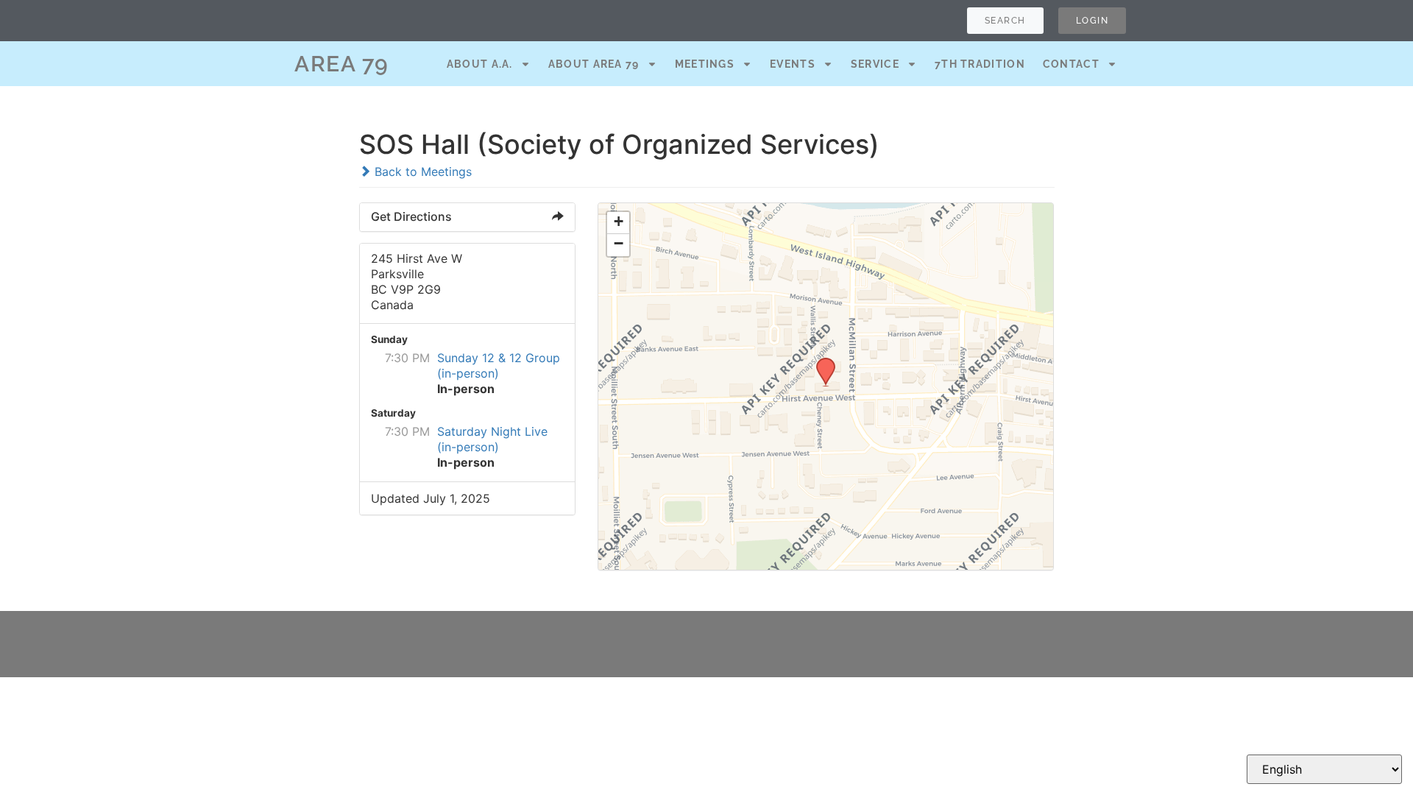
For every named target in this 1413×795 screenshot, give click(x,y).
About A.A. (480, 64)
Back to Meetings (421, 171)
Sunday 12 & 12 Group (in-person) (498, 365)
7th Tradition (980, 64)
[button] (820, 362)
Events (792, 64)
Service (875, 64)
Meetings (704, 64)
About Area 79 (594, 64)
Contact (1071, 64)
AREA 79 (341, 64)
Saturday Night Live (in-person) (492, 439)
